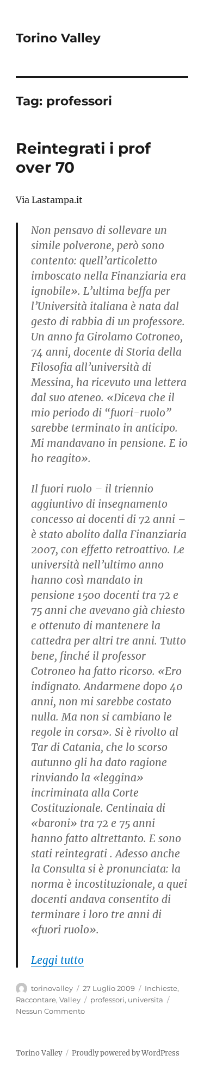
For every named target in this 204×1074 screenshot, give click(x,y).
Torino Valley (58, 38)
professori (107, 999)
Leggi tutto (57, 959)
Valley (70, 999)
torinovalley (52, 988)
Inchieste (161, 988)
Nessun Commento (50, 1011)
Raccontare (36, 999)
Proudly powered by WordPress (126, 1053)
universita (145, 999)
